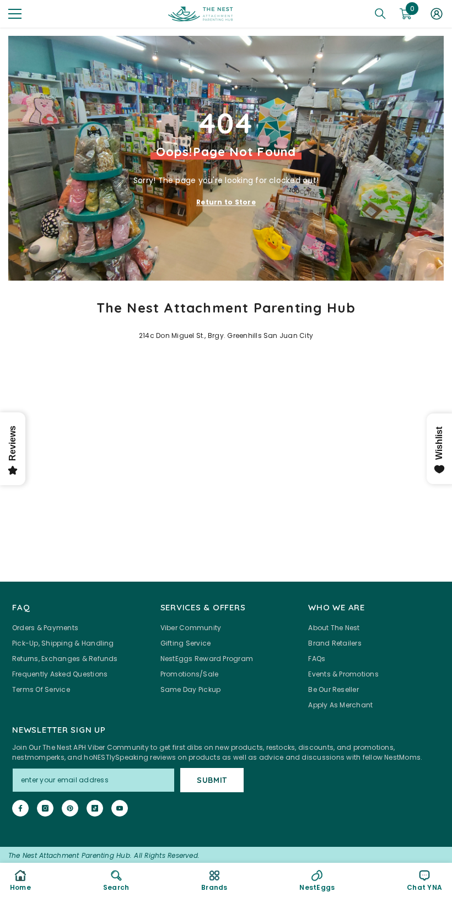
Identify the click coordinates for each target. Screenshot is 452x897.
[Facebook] (20, 808)
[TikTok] (95, 808)
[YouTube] (119, 808)
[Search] (380, 13)
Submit (212, 780)
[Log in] (436, 14)
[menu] (14, 13)
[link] (116, 880)
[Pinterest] (70, 808)
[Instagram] (45, 808)
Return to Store (226, 202)
